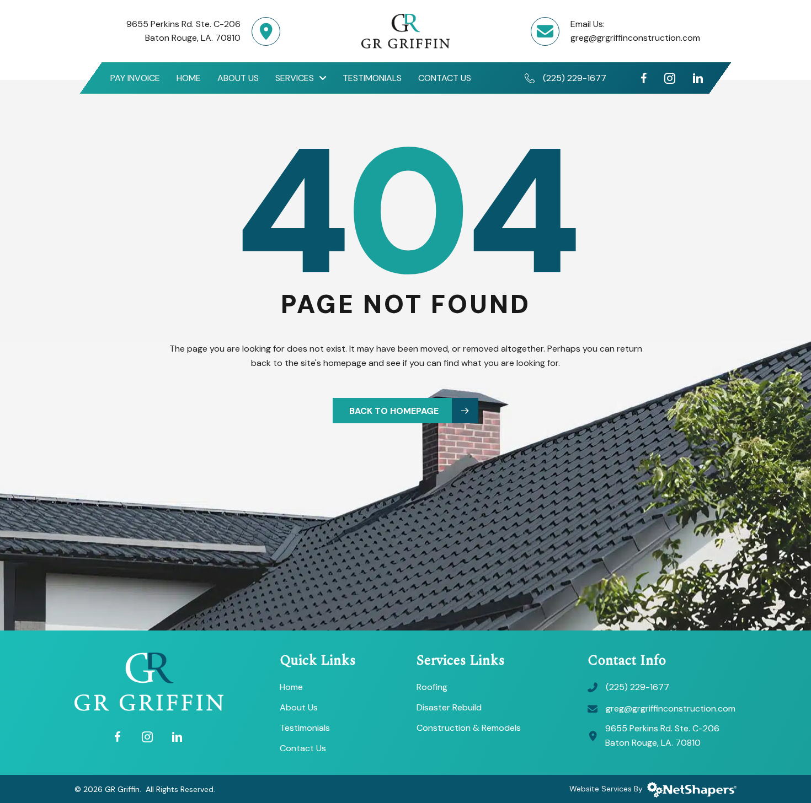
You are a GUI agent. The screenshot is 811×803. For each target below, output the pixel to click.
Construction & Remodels (469, 729)
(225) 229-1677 (574, 78)
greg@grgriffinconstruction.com (635, 38)
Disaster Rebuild (449, 708)
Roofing (432, 688)
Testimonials (305, 729)
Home (291, 688)
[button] (405, 411)
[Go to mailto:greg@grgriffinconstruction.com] (550, 38)
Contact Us (303, 749)
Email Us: (587, 24)
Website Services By (608, 789)
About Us (299, 708)
